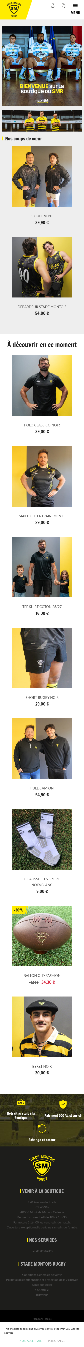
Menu (75, 13)
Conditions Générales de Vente (42, 1275)
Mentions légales (42, 1318)
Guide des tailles (42, 1251)
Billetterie (42, 1295)
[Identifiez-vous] (52, 9)
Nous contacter (42, 1285)
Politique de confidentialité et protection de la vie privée (42, 1280)
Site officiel (42, 1290)
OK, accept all (31, 1340)
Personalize (56, 1340)
